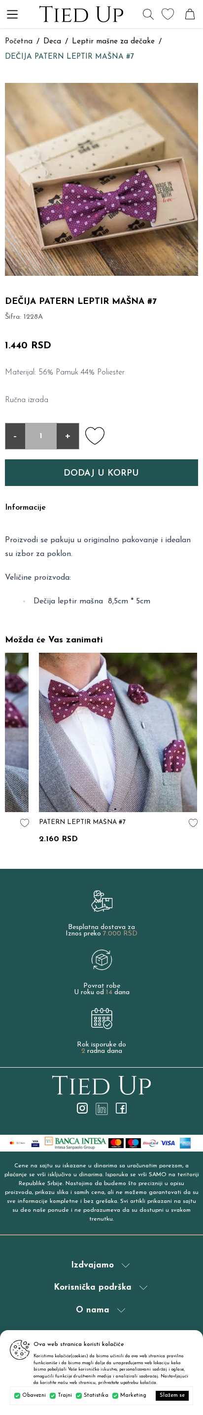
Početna (19, 41)
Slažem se (172, 1395)
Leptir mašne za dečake (113, 41)
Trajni (65, 1395)
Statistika (96, 1395)
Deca (52, 41)
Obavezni (34, 1395)
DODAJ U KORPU (101, 473)
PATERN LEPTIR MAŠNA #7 (82, 822)
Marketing (133, 1395)
